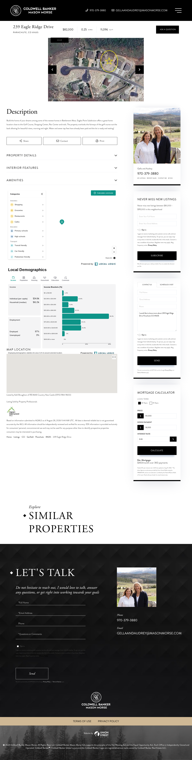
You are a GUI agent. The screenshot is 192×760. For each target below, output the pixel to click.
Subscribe (157, 255)
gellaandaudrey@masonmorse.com (141, 10)
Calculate (157, 450)
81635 (48, 437)
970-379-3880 (97, 10)
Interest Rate (143, 434)
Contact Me (162, 178)
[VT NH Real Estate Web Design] (96, 734)
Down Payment (144, 422)
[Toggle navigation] (178, 10)
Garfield (30, 437)
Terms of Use (82, 721)
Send (157, 360)
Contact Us (147, 285)
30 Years (144, 403)
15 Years (155, 403)
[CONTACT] (167, 30)
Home (9, 437)
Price (140, 410)
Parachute (39, 437)
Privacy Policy (152, 245)
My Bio (170, 178)
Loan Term (143, 399)
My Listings (141, 178)
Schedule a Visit (166, 285)
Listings (17, 437)
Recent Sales (152, 178)
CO (23, 437)
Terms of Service (141, 372)
